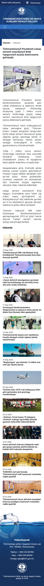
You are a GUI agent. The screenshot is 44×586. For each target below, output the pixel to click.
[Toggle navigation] (5, 27)
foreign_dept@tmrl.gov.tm (22, 558)
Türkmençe (35, 3)
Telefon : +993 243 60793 (22, 552)
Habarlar (6, 43)
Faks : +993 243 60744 (22, 555)
